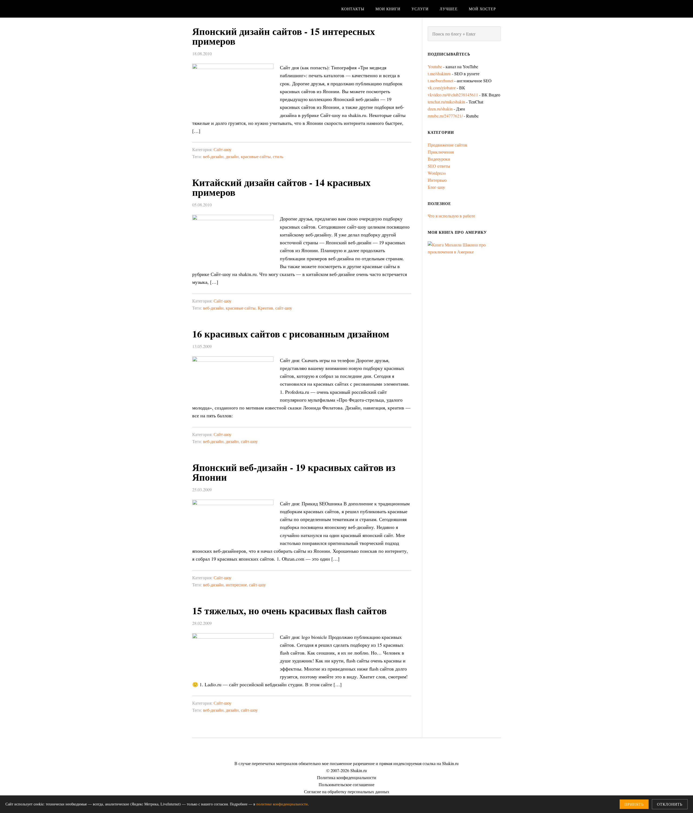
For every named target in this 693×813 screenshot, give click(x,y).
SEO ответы (439, 166)
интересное (236, 584)
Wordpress (437, 173)
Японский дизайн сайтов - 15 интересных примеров (283, 36)
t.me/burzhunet (440, 80)
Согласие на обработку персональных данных (346, 791)
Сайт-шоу (222, 149)
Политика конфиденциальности (346, 777)
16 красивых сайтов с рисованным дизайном (290, 334)
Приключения (441, 152)
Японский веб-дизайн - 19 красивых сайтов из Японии (293, 472)
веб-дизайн (213, 156)
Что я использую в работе (451, 216)
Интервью (437, 180)
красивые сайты (256, 156)
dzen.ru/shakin (440, 109)
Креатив (265, 308)
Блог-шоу (436, 187)
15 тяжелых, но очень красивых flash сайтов (289, 610)
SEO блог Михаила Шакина (235, 9)
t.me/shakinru (439, 73)
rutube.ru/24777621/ (445, 116)
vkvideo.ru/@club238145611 (453, 94)
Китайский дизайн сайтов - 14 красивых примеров (281, 187)
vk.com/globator (442, 87)
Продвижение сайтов (447, 145)
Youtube (435, 66)
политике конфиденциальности (282, 804)
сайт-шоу (283, 308)
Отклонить (669, 804)
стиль (278, 156)
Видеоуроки (439, 159)
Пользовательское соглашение (346, 784)
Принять (634, 804)
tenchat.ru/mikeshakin (446, 102)
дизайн (232, 156)
